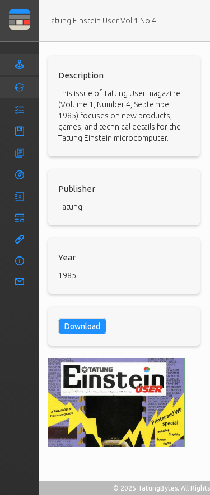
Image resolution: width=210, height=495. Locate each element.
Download (82, 326)
